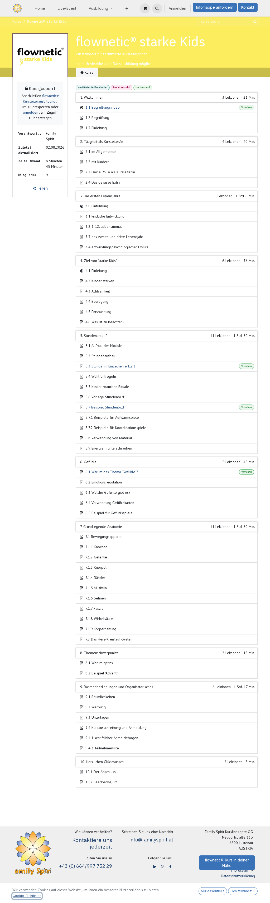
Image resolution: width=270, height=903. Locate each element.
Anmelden (177, 8)
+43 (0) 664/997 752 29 (85, 866)
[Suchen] (254, 21)
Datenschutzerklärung (238, 876)
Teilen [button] (42, 188)
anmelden (30, 112)
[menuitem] (39, 8)
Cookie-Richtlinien (27, 896)
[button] (157, 8)
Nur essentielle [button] (213, 891)
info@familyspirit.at (151, 839)
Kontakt (247, 7)
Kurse (16, 21)
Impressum (239, 870)
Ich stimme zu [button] (243, 891)
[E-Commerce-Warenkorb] (145, 8)
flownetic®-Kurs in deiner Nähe (227, 863)
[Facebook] (170, 867)
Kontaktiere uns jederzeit (92, 843)
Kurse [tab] (89, 72)
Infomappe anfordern (214, 7)
